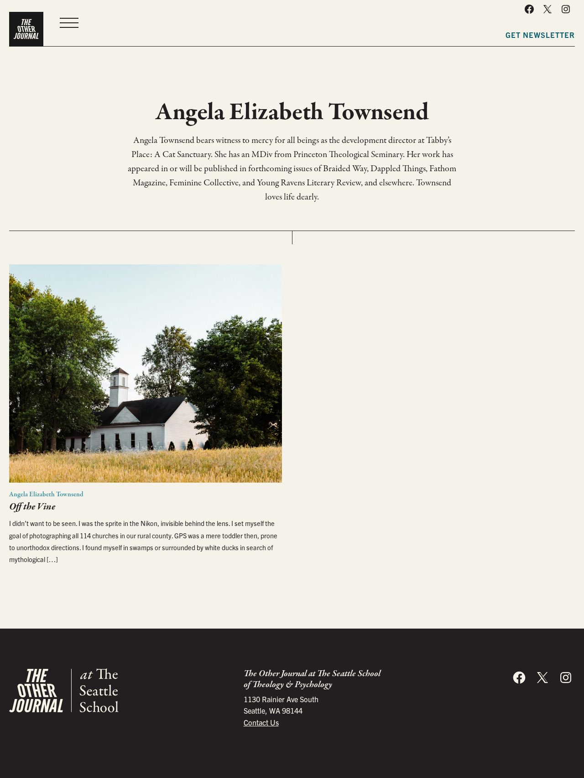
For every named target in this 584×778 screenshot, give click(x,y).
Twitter (547, 9)
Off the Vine (32, 507)
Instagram (566, 9)
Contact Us (261, 722)
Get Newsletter (540, 34)
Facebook (529, 9)
